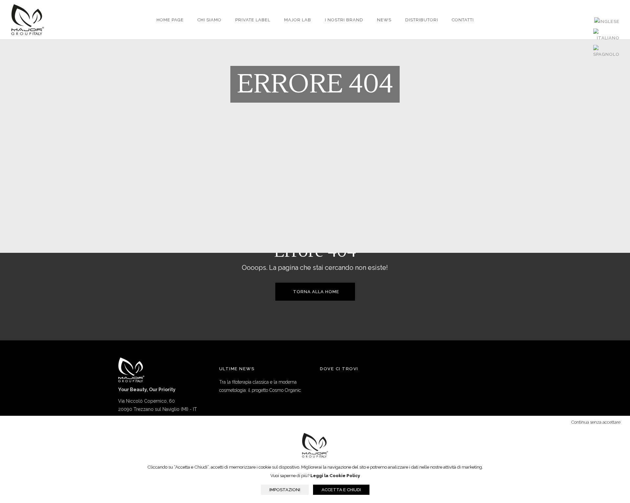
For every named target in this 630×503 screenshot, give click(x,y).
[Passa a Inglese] (607, 21)
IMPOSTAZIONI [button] (284, 489)
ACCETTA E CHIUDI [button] (341, 489)
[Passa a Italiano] (606, 35)
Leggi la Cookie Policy (335, 475)
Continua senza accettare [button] (596, 422)
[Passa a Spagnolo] (606, 51)
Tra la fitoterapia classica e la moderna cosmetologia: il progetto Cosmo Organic (260, 386)
